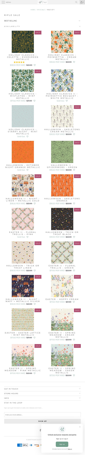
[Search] (77, 2)
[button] (19, 62)
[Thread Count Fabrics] (42, 2)
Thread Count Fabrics (38, 439)
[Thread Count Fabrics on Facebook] (40, 431)
